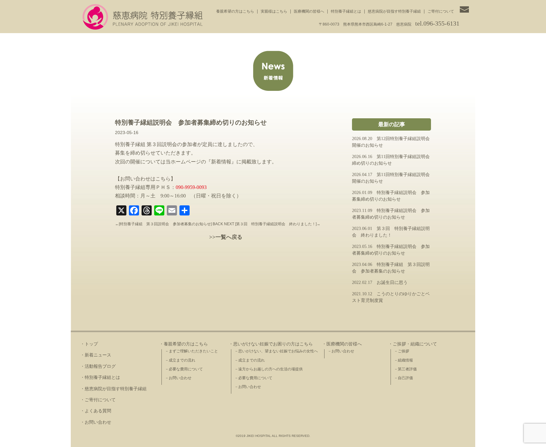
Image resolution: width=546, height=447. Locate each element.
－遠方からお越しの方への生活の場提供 (268, 369)
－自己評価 (403, 378)
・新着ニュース (95, 355)
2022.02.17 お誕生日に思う (380, 282)
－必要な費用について (184, 369)
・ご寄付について (98, 399)
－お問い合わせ (178, 378)
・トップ (89, 344)
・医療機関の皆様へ (342, 344)
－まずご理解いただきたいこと (191, 351)
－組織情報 (403, 360)
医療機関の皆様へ (309, 11)
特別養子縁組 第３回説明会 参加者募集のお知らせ (165, 224)
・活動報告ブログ (98, 366)
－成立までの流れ (180, 360)
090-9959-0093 (191, 187)
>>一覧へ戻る (225, 237)
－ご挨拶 (401, 351)
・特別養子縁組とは (100, 377)
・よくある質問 (95, 411)
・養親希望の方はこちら (183, 344)
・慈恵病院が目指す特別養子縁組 (113, 388)
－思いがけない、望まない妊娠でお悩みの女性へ (276, 351)
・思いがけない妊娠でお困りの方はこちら (271, 344)
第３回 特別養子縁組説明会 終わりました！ (276, 224)
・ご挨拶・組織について (412, 344)
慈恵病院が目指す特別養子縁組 (394, 11)
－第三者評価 (405, 369)
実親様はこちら (274, 11)
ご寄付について (441, 11)
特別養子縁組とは (346, 11)
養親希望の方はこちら (235, 11)
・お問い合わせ (95, 422)
